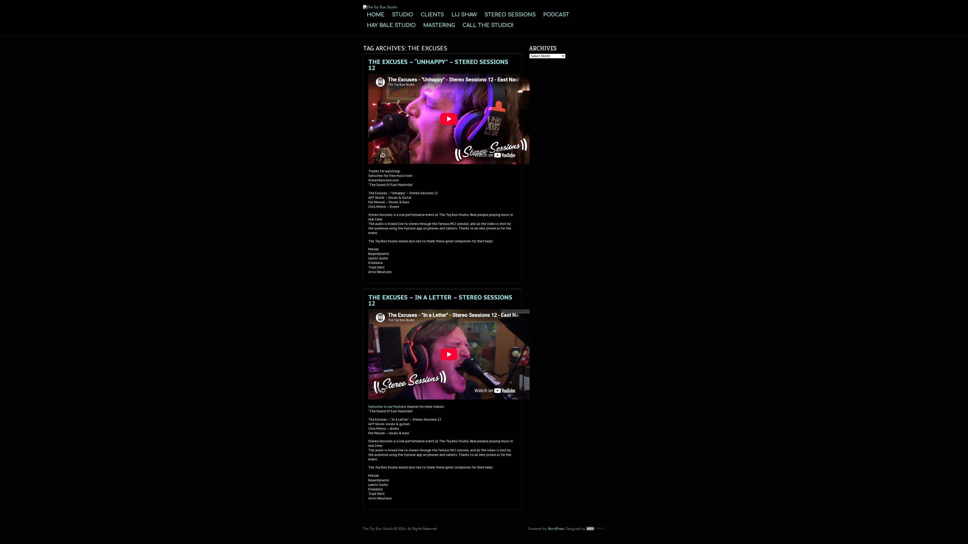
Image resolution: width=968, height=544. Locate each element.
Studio (402, 15)
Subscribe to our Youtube (387, 407)
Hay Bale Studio (391, 25)
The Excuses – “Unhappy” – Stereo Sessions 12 (438, 65)
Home (375, 15)
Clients (432, 15)
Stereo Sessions (510, 15)
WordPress (556, 529)
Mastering (439, 25)
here (409, 176)
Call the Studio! (488, 25)
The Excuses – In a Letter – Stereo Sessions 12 (440, 300)
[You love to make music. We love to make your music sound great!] (380, 7)
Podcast (556, 15)
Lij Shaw (464, 15)
